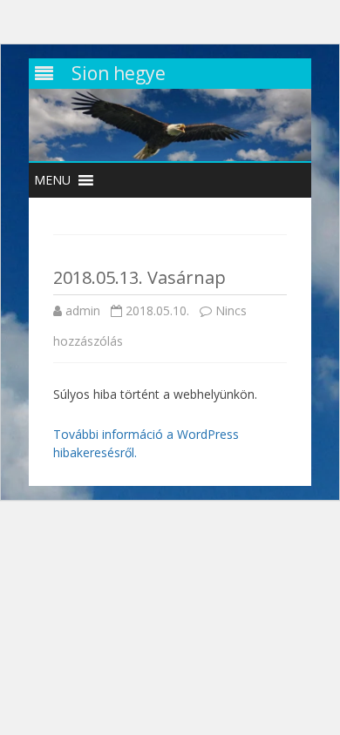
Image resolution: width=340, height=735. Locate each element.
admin (82, 310)
